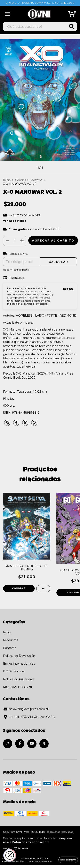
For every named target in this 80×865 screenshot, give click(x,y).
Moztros (36, 180)
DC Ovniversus (13, 671)
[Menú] (7, 14)
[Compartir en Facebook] (16, 425)
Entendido (68, 859)
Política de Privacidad (18, 679)
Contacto (9, 648)
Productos (10, 640)
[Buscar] (72, 26)
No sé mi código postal (16, 269)
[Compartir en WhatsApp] (7, 423)
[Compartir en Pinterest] (34, 425)
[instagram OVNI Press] (7, 743)
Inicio (7, 180)
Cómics (20, 180)
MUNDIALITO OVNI (17, 687)
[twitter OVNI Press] (44, 743)
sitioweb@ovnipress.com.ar (28, 709)
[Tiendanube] (16, 848)
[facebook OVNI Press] (19, 743)
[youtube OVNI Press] (32, 743)
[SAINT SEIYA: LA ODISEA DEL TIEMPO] (43, 588)
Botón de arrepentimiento (30, 842)
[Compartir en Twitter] (25, 425)
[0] (71, 15)
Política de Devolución (19, 656)
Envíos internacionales (19, 663)
